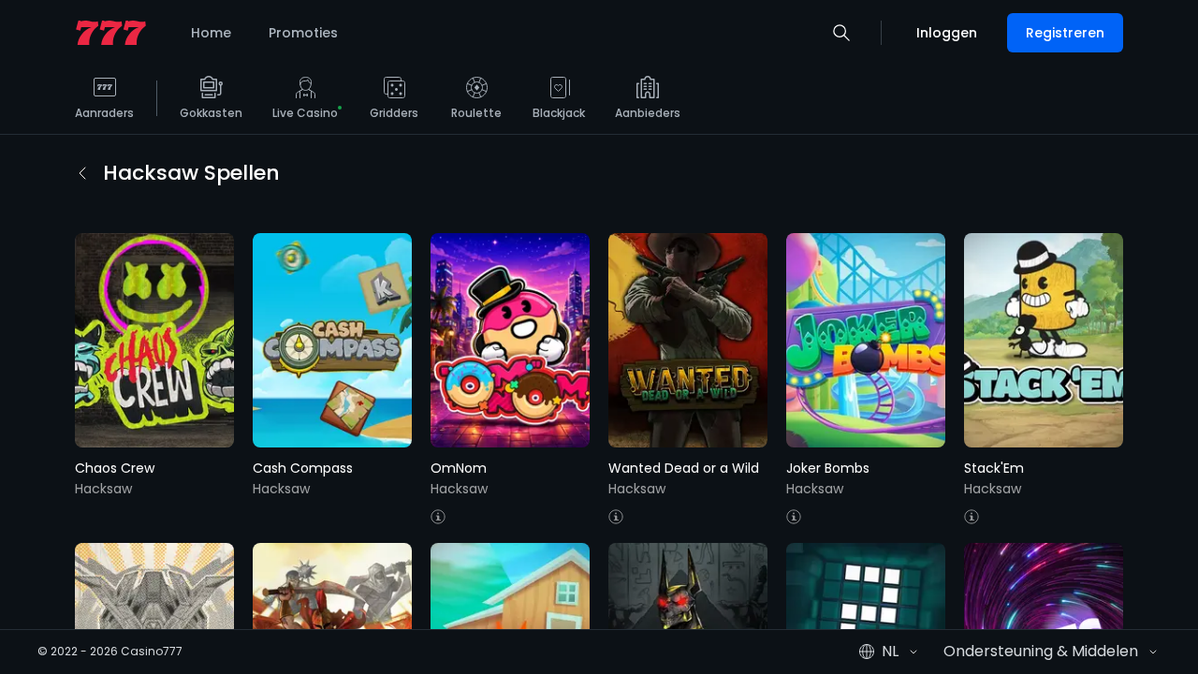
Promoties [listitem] (303, 32)
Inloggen (946, 32)
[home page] (111, 33)
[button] (841, 32)
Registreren (1065, 32)
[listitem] (104, 105)
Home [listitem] (211, 32)
